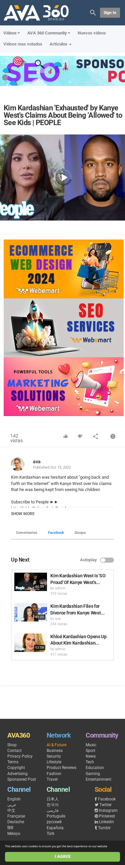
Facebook (56, 533)
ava (37, 461)
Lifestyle (54, 762)
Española (55, 828)
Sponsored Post (21, 779)
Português (56, 816)
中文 (11, 810)
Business (55, 750)
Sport (90, 750)
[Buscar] (93, 12)
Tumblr (104, 828)
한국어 (53, 804)
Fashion (54, 773)
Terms (12, 762)
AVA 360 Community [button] (47, 32)
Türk (50, 833)
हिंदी (10, 828)
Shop (12, 745)
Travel (52, 779)
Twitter (105, 804)
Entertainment (98, 779)
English (14, 799)
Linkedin (106, 822)
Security (54, 756)
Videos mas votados (22, 43)
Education (95, 767)
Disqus (80, 533)
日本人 (53, 799)
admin (60, 588)
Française (16, 816)
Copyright (16, 767)
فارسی (53, 810)
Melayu (13, 833)
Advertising (17, 773)
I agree (63, 856)
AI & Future (56, 745)
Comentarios (26, 533)
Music (91, 745)
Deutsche (15, 822)
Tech (90, 762)
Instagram (108, 810)
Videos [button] (10, 32)
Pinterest (107, 816)
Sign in (110, 12)
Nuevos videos (92, 32)
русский (54, 822)
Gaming (93, 773)
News (91, 756)
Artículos (59, 43)
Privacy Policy (20, 756)
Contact (14, 750)
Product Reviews (61, 767)
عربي (11, 804)
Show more (23, 513)
